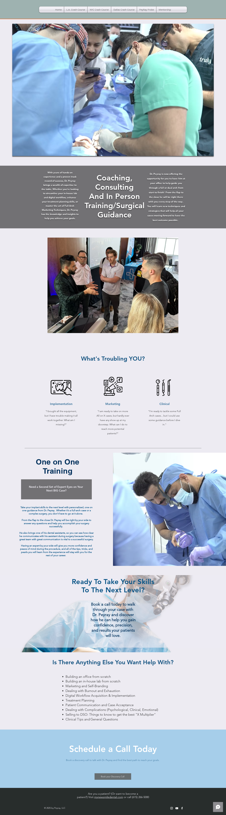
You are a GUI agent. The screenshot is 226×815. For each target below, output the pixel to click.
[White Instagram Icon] (171, 808)
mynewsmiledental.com (108, 797)
